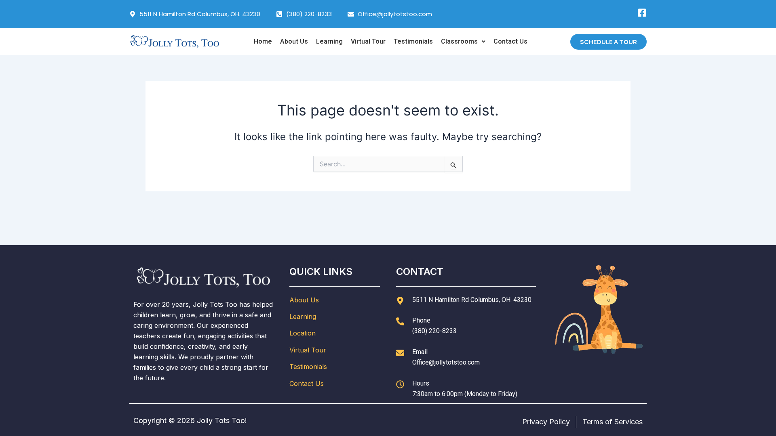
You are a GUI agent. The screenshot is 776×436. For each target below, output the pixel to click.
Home (263, 41)
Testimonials (413, 41)
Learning (329, 41)
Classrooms (459, 41)
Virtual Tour (368, 41)
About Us (294, 41)
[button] (463, 41)
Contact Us (510, 41)
